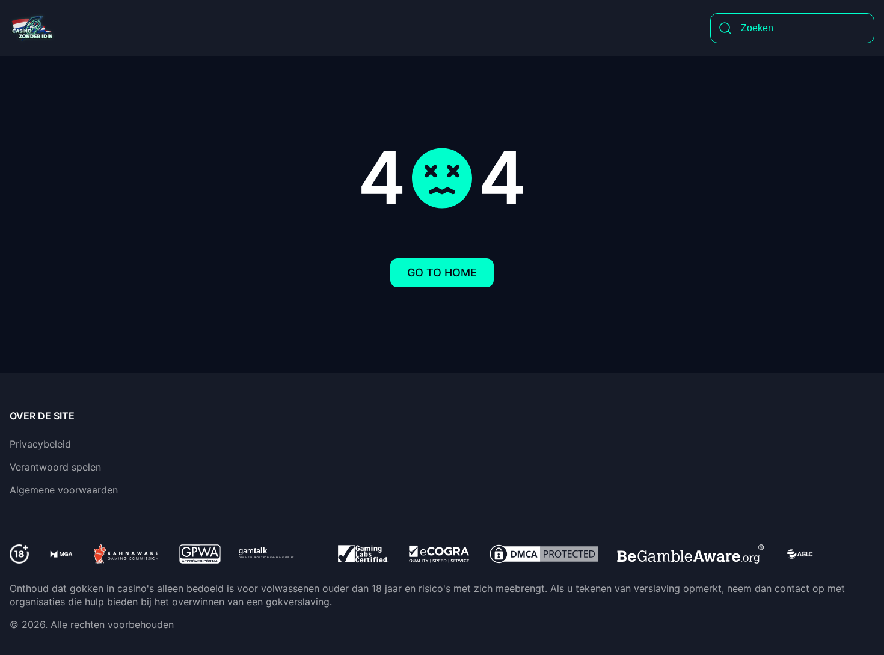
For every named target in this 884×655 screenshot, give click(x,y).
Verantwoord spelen (55, 467)
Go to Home (442, 272)
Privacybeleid (40, 444)
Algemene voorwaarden (64, 490)
